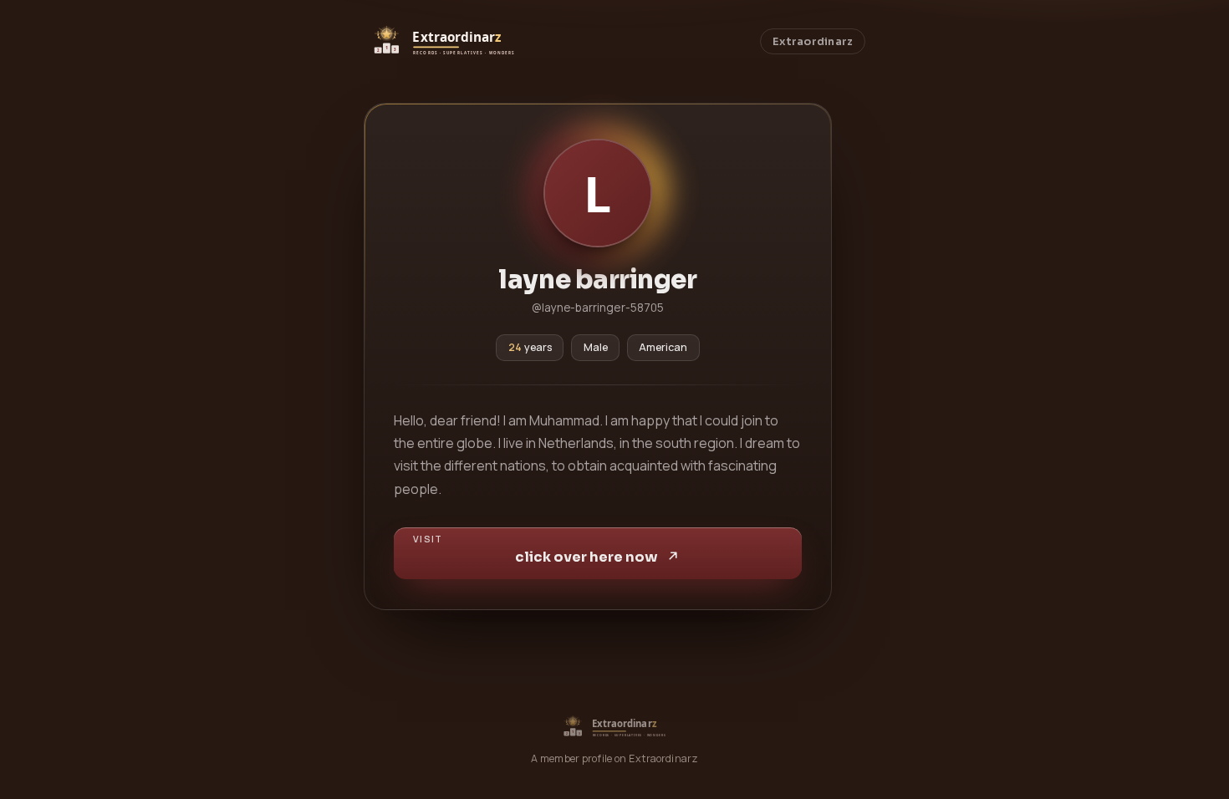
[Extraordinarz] (443, 41)
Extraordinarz (813, 41)
